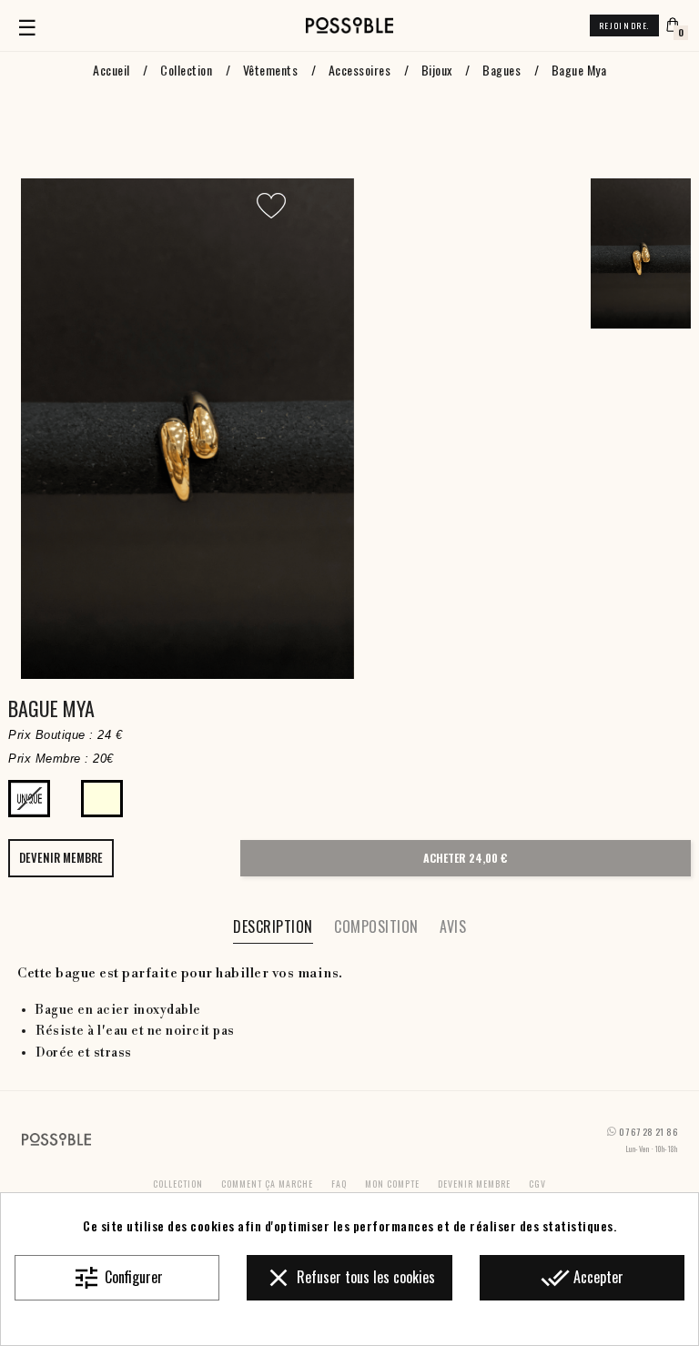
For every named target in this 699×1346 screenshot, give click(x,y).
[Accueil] (349, 25)
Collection (178, 1183)
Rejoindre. (624, 25)
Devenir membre (474, 1183)
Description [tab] (273, 926)
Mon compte (392, 1183)
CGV (537, 1183)
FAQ (339, 1183)
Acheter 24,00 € (465, 857)
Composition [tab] (376, 926)
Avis (453, 926)
